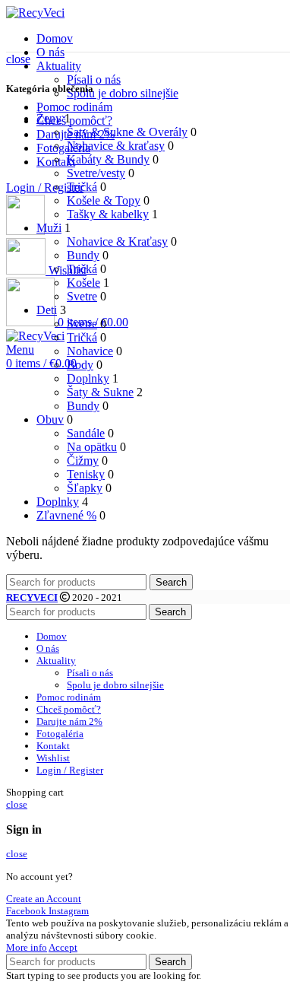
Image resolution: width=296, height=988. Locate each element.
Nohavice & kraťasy (116, 145)
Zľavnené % (66, 515)
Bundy (83, 255)
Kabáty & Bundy (108, 159)
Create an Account (43, 898)
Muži (48, 227)
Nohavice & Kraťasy (117, 241)
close (18, 58)
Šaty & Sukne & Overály (127, 131)
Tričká (82, 186)
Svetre (82, 296)
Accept (63, 947)
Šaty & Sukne (100, 392)
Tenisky (86, 474)
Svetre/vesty (96, 173)
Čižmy (83, 460)
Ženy (48, 118)
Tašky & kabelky (108, 214)
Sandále (86, 433)
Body (80, 364)
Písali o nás (94, 79)
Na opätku (92, 446)
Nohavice (90, 351)
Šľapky (84, 487)
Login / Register (69, 770)
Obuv (50, 419)
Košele (83, 282)
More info (26, 947)
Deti (46, 309)
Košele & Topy (103, 200)
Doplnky (88, 378)
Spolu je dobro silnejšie (122, 93)
